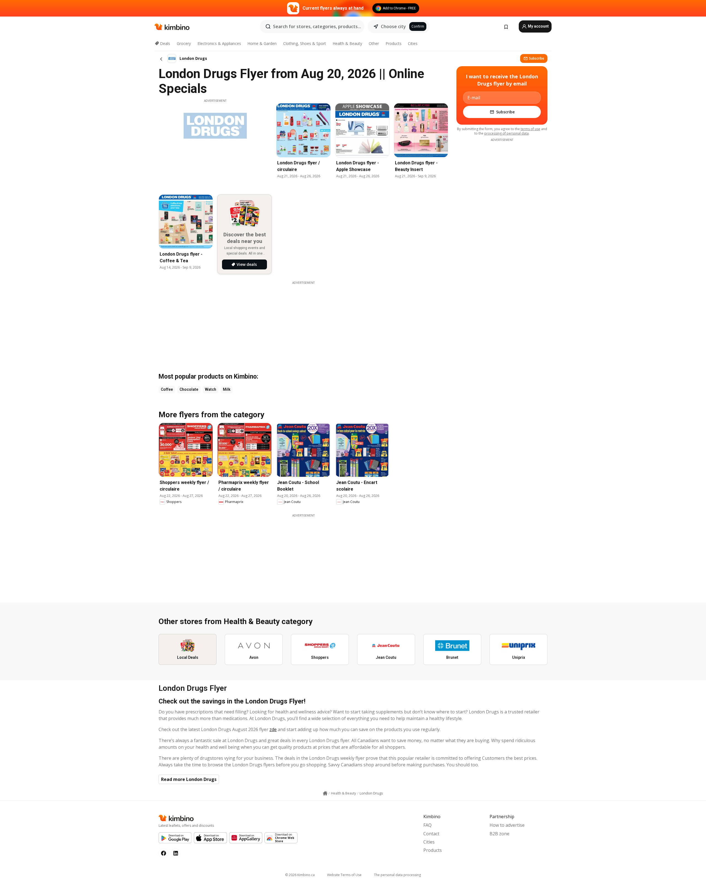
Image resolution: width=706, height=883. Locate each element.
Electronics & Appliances (219, 43)
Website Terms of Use (344, 875)
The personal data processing (397, 875)
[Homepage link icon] (325, 793)
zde (273, 729)
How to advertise (507, 825)
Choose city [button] (393, 26)
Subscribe (536, 58)
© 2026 (300, 875)
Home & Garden (262, 43)
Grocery (184, 43)
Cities (413, 43)
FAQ (427, 825)
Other (374, 43)
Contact (431, 834)
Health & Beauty (347, 43)
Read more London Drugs (188, 779)
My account (538, 26)
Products (394, 43)
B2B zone (499, 834)
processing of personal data (506, 133)
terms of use (530, 129)
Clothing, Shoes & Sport (304, 43)
